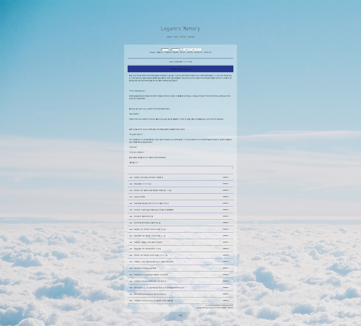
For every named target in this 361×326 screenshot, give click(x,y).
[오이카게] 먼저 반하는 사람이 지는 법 (147, 223)
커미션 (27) (198, 52)
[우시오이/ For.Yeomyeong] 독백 (145, 268)
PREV (207, 305)
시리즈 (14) (208, 52)
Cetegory (153, 52)
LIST (232, 167)
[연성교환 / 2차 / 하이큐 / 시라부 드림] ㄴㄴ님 (149, 236)
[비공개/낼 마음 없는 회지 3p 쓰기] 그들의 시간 (150, 203)
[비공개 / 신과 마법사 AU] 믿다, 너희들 (147, 177)
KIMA (224, 308)
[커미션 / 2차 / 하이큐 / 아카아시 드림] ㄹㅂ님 (149, 229)
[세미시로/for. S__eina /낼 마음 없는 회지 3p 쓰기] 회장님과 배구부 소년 (158, 287)
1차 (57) (182, 52)
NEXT (231, 305)
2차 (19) (190, 52)
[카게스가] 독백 (139, 197)
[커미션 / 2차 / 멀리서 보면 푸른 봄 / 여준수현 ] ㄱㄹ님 (152, 190)
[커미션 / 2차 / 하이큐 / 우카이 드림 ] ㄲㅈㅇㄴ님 (150, 255)
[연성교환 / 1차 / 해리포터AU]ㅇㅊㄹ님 (147, 249)
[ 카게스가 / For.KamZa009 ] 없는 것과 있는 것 (150, 281)
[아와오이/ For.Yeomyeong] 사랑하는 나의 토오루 (151, 274)
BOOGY (230, 308)
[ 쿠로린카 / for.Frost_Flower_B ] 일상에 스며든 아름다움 (153, 300)
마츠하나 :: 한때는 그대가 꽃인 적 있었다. (148, 242)
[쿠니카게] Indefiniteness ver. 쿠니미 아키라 (149, 294)
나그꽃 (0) (167, 52)
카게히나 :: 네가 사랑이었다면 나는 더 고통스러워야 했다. (154, 262)
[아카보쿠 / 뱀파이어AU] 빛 (143, 216)
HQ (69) (175, 52)
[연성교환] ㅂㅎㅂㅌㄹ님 (142, 184)
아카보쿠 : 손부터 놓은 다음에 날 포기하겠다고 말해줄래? (154, 210)
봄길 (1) (160, 52)
